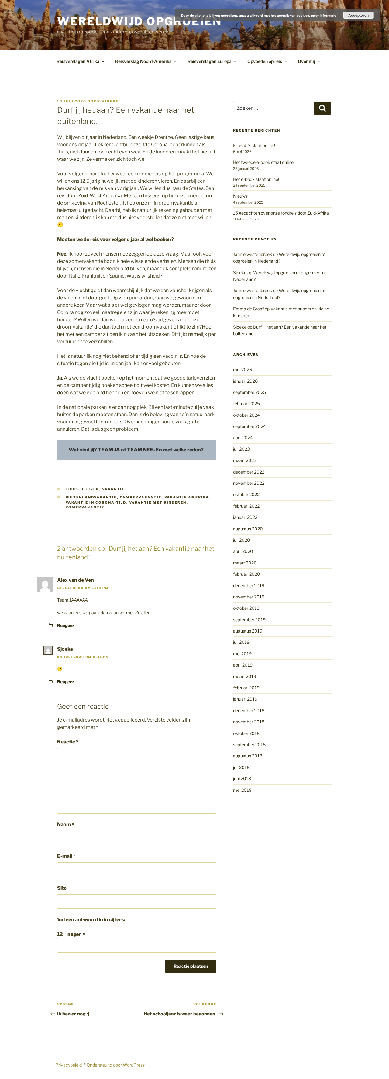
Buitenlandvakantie (91, 497)
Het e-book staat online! (256, 179)
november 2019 (248, 596)
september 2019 (249, 619)
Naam (65, 824)
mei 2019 (242, 653)
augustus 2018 (247, 755)
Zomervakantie (85, 507)
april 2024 (243, 437)
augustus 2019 (247, 630)
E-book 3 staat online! (254, 145)
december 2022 (248, 471)
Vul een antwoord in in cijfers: (91, 919)
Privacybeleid (68, 1064)
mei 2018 (242, 790)
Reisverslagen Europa (210, 61)
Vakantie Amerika (186, 497)
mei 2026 (242, 369)
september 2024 (249, 426)
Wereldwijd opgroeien (139, 21)
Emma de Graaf (248, 308)
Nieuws (240, 195)
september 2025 (249, 392)
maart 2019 (244, 676)
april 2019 (243, 664)
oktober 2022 (246, 494)
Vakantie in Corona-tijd (96, 502)
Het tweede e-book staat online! (263, 162)
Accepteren (358, 15)
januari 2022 (245, 517)
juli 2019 (241, 642)
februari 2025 (246, 403)
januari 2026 (245, 381)
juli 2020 (241, 540)
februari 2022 (246, 505)
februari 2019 (246, 687)
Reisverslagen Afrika (78, 61)
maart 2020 (245, 562)
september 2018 (249, 744)
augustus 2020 (248, 528)
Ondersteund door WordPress (116, 1064)
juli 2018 (241, 767)
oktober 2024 (246, 415)
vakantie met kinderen (158, 502)
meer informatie (323, 15)
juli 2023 (241, 449)
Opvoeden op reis (264, 61)
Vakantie (113, 489)
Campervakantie (141, 497)
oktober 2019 (246, 608)
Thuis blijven (82, 489)
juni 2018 (242, 778)
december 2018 (248, 710)
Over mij (306, 61)
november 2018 (248, 721)
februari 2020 (246, 574)
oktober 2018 (246, 733)
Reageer (65, 625)
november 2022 (248, 483)
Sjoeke (110, 101)
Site (62, 888)
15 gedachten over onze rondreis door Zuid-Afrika (281, 212)
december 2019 (248, 585)
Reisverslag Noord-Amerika (143, 61)
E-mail (66, 856)
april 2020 (243, 551)
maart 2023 (244, 460)
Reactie (67, 742)
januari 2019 (245, 699)
